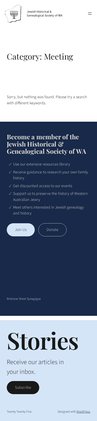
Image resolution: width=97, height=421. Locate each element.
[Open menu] (89, 13)
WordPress (83, 411)
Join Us (21, 230)
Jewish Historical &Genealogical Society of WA (44, 13)
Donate (52, 230)
